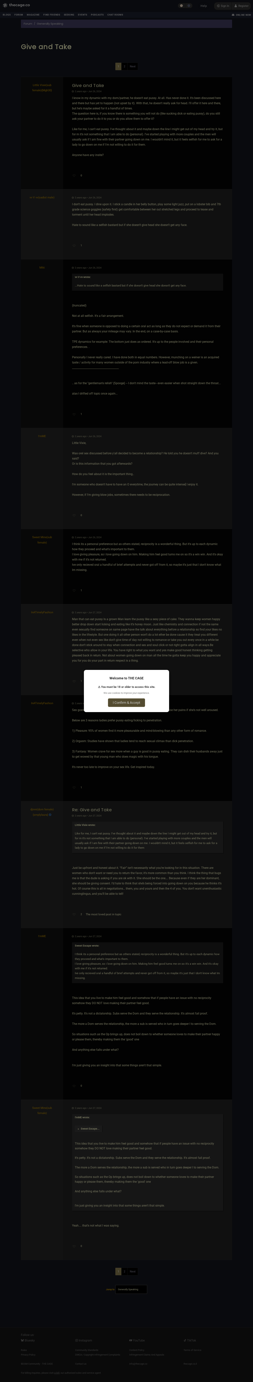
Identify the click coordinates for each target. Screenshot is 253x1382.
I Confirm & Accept (126, 703)
